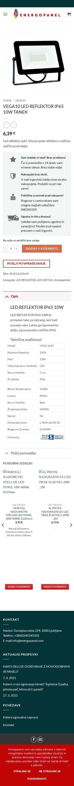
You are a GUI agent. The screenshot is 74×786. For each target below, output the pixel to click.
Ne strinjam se (50, 771)
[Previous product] (13, 125)
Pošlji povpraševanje (26, 263)
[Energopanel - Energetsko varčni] (37, 14)
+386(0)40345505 (26, 635)
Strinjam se (22, 771)
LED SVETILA (45, 280)
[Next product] (6, 125)
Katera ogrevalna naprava (20, 717)
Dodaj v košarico (42, 248)
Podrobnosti (36, 778)
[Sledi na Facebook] (34, 740)
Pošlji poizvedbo (23, 453)
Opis (14, 296)
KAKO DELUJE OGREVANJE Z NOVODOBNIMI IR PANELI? (36, 668)
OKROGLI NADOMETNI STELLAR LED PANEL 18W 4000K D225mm (19, 513)
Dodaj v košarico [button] (19, 586)
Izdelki (20, 100)
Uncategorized (62, 280)
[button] (5, 14)
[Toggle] (7, 296)
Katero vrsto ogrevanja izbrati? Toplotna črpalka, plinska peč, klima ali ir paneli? (35, 686)
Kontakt (8, 725)
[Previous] (3, 533)
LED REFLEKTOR (26, 280)
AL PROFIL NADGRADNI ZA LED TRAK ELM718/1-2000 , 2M (55, 513)
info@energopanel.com (28, 640)
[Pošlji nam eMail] (40, 740)
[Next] (70, 533)
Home (7, 100)
